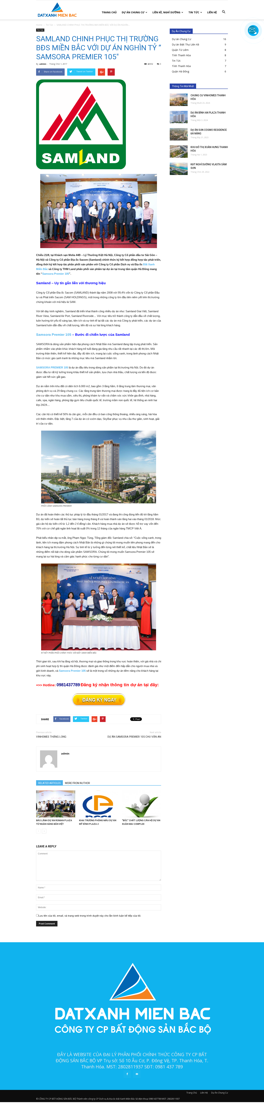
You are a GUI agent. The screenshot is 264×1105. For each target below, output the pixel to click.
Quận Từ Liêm (180, 50)
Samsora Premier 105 (55, 273)
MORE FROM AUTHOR (77, 783)
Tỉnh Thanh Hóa (181, 55)
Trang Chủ (191, 1092)
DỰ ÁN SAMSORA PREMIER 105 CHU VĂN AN (134, 736)
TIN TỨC (193, 12)
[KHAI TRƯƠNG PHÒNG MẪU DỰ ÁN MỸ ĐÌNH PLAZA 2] (98, 803)
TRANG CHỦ (109, 12)
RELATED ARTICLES (49, 783)
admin (42, 64)
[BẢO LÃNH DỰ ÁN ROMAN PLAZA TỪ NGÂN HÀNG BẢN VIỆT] (55, 803)
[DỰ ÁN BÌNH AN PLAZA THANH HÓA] (179, 117)
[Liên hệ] (252, 33)
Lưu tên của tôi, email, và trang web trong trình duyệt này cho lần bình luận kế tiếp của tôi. (89, 915)
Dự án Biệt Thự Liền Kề (185, 44)
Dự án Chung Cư (181, 39)
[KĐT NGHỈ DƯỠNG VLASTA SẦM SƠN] (179, 169)
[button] (223, 12)
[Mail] (136, 1074)
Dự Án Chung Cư (219, 1092)
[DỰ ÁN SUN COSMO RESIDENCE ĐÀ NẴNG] (179, 134)
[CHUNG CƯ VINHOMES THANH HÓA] (179, 100)
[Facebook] (127, 1074)
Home (39, 24)
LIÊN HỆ (212, 12)
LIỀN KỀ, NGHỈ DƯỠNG (166, 12)
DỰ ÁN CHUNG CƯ (133, 12)
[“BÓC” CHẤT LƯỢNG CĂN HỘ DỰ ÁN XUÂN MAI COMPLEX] (141, 803)
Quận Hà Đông (180, 71)
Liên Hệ (204, 1092)
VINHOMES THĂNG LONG (51, 736)
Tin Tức (40, 30)
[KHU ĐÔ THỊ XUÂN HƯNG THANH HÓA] (179, 151)
